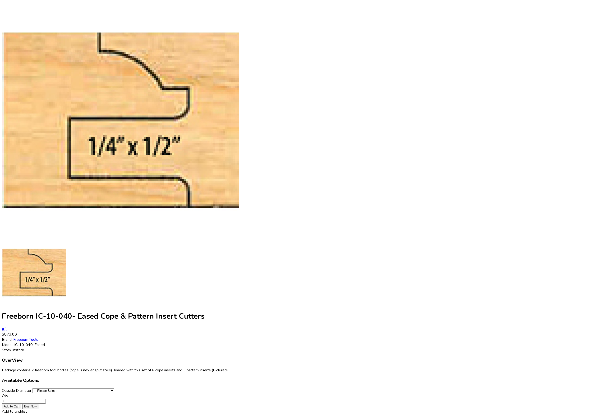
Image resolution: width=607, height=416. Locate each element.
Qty (5, 395)
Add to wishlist (14, 411)
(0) (4, 329)
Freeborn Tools (25, 339)
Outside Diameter (16, 390)
